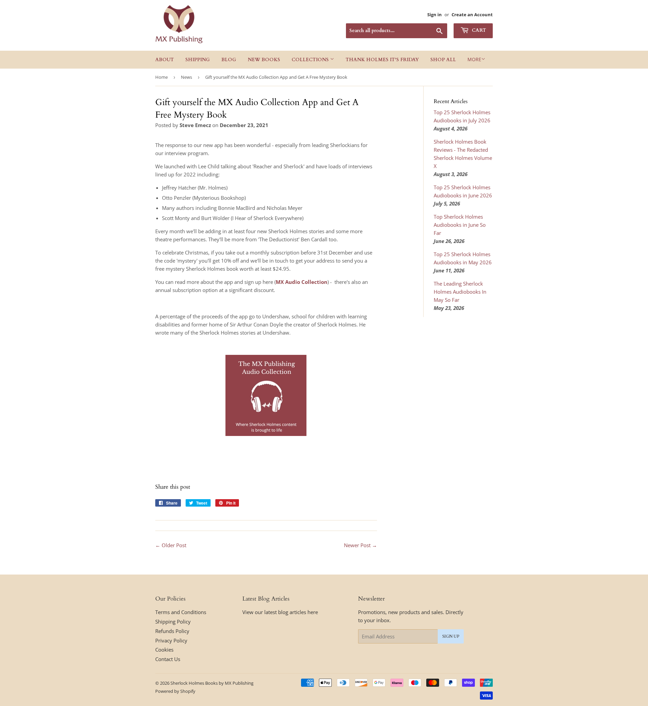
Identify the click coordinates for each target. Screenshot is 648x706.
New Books (264, 59)
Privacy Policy (171, 640)
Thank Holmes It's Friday (382, 59)
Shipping (197, 59)
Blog (228, 59)
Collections (311, 59)
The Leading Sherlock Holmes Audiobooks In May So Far (460, 291)
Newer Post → (360, 545)
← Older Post (170, 545)
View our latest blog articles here (280, 612)
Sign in (434, 14)
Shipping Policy (173, 621)
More (474, 59)
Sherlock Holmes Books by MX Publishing (211, 683)
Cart (478, 30)
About (164, 59)
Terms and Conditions (180, 612)
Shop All (443, 59)
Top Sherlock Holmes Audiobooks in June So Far (460, 224)
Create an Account (472, 14)
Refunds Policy (172, 631)
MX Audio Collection (301, 281)
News (186, 77)
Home (161, 77)
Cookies (164, 649)
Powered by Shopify (175, 691)
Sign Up (450, 636)
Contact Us (167, 659)
